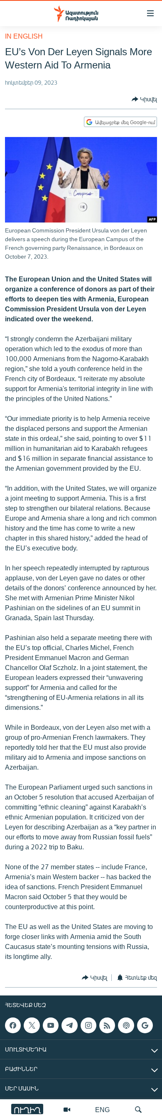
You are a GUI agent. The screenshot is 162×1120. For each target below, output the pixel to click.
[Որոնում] (138, 1109)
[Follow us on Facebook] (13, 1025)
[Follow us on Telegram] (69, 1025)
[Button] (144, 99)
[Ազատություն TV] (66, 1109)
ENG (102, 1109)
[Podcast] (126, 1025)
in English (24, 36)
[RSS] (107, 1025)
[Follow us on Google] (145, 1025)
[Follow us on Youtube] (51, 1025)
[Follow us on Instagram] (88, 1025)
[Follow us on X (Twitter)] (31, 1025)
